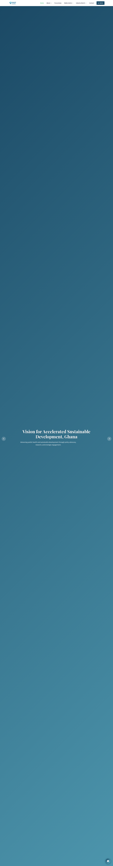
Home (42, 3)
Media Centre (68, 3)
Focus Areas (57, 3)
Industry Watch (80, 3)
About (48, 3)
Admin (101, 3)
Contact (91, 3)
